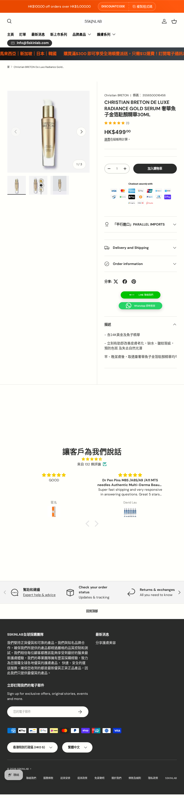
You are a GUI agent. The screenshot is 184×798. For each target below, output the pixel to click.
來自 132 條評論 (89, 464)
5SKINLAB (23, 768)
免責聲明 (99, 778)
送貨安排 (65, 778)
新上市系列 (58, 34)
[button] (174, 21)
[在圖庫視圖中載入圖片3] (59, 185)
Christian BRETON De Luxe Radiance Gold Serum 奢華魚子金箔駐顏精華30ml (39, 67)
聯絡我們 (31, 778)
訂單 (22, 34)
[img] (92, 459)
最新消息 (38, 34)
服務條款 (48, 778)
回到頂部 (92, 611)
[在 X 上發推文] (115, 281)
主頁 (10, 34)
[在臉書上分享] (124, 281)
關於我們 (116, 778)
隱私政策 (153, 778)
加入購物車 (155, 168)
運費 (107, 139)
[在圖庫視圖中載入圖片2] (38, 185)
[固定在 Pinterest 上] (133, 281)
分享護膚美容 (106, 643)
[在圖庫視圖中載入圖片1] (16, 185)
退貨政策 (82, 778)
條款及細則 (135, 778)
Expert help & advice (39, 595)
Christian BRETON (116, 95)
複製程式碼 (144, 6)
